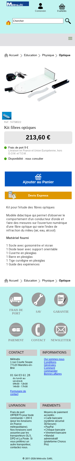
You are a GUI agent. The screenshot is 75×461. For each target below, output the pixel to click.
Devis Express (38, 195)
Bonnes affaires (53, 373)
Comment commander (51, 369)
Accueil (13, 55)
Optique (64, 55)
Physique (48, 55)
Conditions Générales (50, 364)
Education (30, 55)
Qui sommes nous (54, 359)
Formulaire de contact (18, 393)
